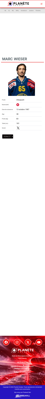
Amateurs (24, 10)
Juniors (31, 10)
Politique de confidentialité (22, 372)
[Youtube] (39, 342)
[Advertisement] (22, 33)
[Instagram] (17, 342)
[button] (41, 3)
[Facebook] (6, 342)
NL (5, 10)
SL (9, 10)
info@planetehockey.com (22, 368)
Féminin (38, 10)
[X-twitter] (28, 342)
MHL (17, 10)
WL (13, 10)
